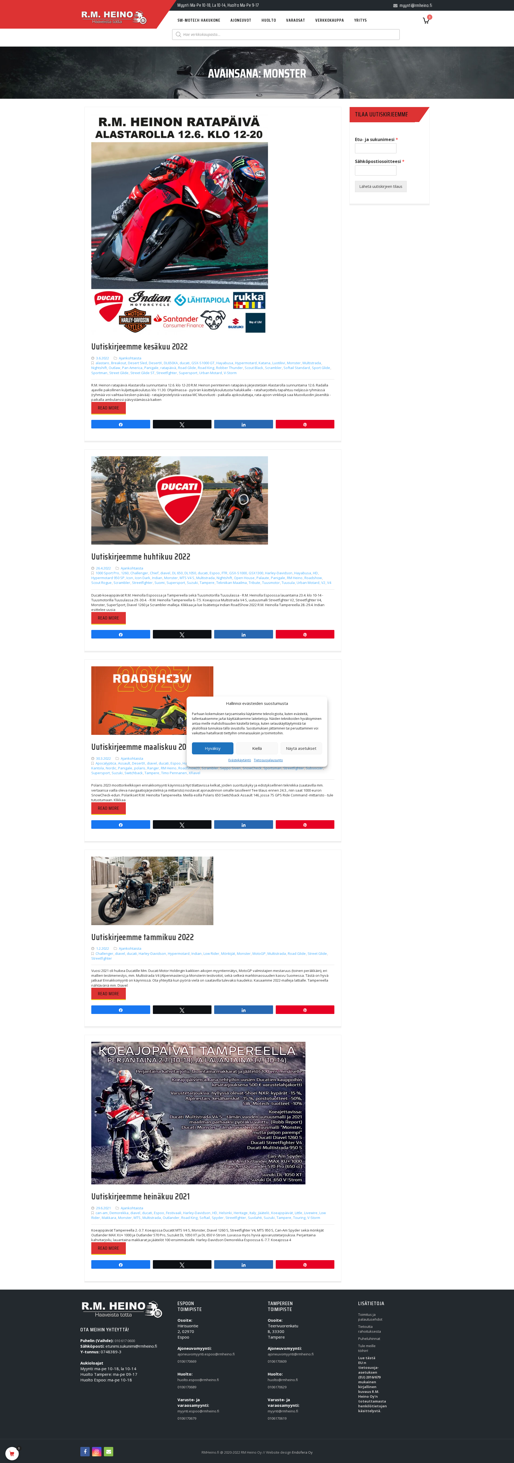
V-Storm (230, 372)
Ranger (153, 768)
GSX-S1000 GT (202, 362)
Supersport (188, 372)
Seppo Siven (230, 768)
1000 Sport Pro (107, 573)
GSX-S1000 (238, 573)
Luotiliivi (278, 362)
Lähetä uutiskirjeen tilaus (380, 186)
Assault (124, 763)
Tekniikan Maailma (231, 582)
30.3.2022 (103, 758)
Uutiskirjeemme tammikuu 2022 (142, 937)
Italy (253, 1212)
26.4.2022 (103, 568)
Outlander (171, 1217)
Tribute (254, 582)
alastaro (102, 362)
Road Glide (187, 367)
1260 (124, 573)
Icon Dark (142, 577)
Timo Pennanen (174, 772)
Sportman (99, 372)
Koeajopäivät (282, 1212)
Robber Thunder (229, 367)
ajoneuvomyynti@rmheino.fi (280, 1354)
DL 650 (177, 573)
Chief (154, 573)
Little (298, 1212)
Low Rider (211, 953)
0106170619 (277, 1418)
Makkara (109, 1217)
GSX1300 (256, 573)
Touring (299, 1217)
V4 (329, 582)
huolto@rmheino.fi (280, 1379)
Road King (206, 367)
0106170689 (186, 1387)
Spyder (218, 1217)
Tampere (207, 582)
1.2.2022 (102, 948)
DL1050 (190, 573)
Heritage (241, 1212)
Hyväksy (213, 748)
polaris (139, 768)
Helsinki (225, 1212)
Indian (157, 577)
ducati (185, 362)
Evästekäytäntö (239, 760)
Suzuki (192, 582)
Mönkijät (228, 953)
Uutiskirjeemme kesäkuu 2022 (139, 346)
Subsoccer (314, 768)
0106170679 (186, 1418)
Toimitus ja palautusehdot (370, 1317)
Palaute (262, 577)
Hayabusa (224, 362)
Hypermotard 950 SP (107, 577)
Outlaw (114, 367)
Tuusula (288, 582)
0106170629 (277, 1387)
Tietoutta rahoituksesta (369, 1329)
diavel (165, 573)
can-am (102, 1212)
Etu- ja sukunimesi (376, 139)
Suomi (159, 582)
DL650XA (171, 362)
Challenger (139, 573)
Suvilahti (255, 1217)
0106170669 (186, 1361)
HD (315, 573)
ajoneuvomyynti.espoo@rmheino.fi (189, 1354)
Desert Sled (137, 362)
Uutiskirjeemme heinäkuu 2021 (140, 1196)
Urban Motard (210, 372)
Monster (294, 362)
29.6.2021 (103, 1208)
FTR (224, 573)
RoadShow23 (189, 768)
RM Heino (295, 577)
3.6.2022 (102, 358)
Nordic (111, 768)
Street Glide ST (142, 372)
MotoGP (259, 953)
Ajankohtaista (130, 358)
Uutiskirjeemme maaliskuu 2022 (142, 747)
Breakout (118, 362)
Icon (129, 577)
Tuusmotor (271, 582)
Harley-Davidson (278, 573)
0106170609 (277, 1361)
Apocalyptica (106, 763)
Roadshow (313, 577)
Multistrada (312, 362)
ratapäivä (168, 367)
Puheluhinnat (369, 1338)
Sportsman (272, 768)
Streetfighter (166, 372)
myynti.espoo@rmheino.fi (189, 1411)
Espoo (215, 573)
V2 (323, 582)
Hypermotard (246, 362)
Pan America (132, 367)
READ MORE (108, 408)
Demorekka (118, 1212)
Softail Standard (297, 367)
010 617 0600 (125, 1340)
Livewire (311, 1212)
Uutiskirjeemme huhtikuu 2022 (140, 556)
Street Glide (118, 372)
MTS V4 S (187, 577)
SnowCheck (252, 768)
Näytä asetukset (301, 748)
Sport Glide (321, 367)
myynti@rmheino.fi (280, 1411)
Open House (244, 577)
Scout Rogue (101, 582)
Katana (264, 362)
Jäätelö (263, 1212)
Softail (204, 1217)
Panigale (151, 367)
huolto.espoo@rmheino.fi (189, 1379)
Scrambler (273, 367)
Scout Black (254, 367)
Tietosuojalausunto (268, 760)
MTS (137, 1217)
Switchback (133, 772)
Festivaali (173, 1212)
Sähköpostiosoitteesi (380, 161)
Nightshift (99, 367)
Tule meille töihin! (367, 1348)
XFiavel (194, 772)
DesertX (155, 362)
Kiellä (257, 748)
